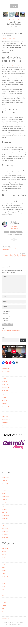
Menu (15, 6)
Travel (17, 19)
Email (5, 301)
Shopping (4, 611)
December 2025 (5, 368)
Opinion (4, 595)
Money (3, 592)
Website (5, 306)
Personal (4, 602)
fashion (3, 567)
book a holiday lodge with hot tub (15, 65)
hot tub (19, 232)
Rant (3, 608)
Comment (6, 276)
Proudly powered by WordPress (14, 622)
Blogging (4, 551)
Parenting (4, 599)
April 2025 (4, 381)
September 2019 (6, 419)
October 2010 (5, 429)
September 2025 (6, 371)
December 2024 (5, 387)
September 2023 (6, 413)
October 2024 (5, 390)
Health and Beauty (6, 576)
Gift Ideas (4, 573)
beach (6, 232)
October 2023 (5, 410)
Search (3, 337)
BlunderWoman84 (19, 30)
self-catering (17, 234)
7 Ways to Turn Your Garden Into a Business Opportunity (15, 255)
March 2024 (4, 403)
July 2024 (4, 394)
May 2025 (4, 378)
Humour (4, 586)
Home (3, 583)
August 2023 (5, 416)
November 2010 (5, 425)
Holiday (12, 232)
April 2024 (4, 400)
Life (3, 589)
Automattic (19, 624)
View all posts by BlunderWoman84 (14, 227)
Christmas (4, 557)
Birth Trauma (5, 548)
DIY (3, 560)
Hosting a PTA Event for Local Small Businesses (13, 248)
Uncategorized (5, 618)
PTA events (4, 605)
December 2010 (5, 422)
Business (4, 554)
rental (9, 234)
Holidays (11, 19)
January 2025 (5, 384)
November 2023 (5, 406)
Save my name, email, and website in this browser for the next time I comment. (7, 316)
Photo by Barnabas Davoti (8, 38)
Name (4, 296)
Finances (4, 570)
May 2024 (4, 397)
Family (3, 564)
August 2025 (5, 374)
